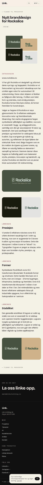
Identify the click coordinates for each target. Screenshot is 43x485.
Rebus (4, 456)
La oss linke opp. (18, 388)
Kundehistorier (7, 433)
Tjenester (5, 427)
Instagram (6, 469)
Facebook (6, 473)
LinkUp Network (7, 453)
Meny (36, 3)
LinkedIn (5, 466)
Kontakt (4, 440)
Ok (37, 479)
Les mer (19, 481)
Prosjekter (5, 424)
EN (29, 3)
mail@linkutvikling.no (11, 394)
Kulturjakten (6, 450)
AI (3, 430)
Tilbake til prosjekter (12, 12)
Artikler (4, 437)
